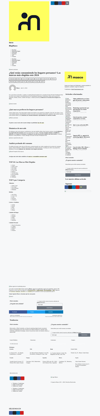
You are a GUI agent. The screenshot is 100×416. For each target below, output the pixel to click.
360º (13, 55)
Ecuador (11, 357)
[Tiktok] (85, 187)
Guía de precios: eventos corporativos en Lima (80, 117)
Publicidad (14, 52)
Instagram (18, 291)
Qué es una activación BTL (80, 125)
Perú (51, 349)
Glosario (14, 56)
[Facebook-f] (60, 3)
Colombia (11, 349)
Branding (14, 50)
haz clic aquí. (41, 122)
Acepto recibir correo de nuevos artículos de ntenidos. (66, 332)
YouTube (23, 291)
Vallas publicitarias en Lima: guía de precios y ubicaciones (81, 99)
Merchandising (47, 290)
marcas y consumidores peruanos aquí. (37, 156)
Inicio (11, 43)
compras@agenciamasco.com (78, 343)
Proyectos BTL (32, 290)
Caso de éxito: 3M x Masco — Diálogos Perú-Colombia (81, 147)
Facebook (12, 291)
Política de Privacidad (18, 384)
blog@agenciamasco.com (77, 89)
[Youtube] (63, 3)
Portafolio (14, 53)
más (54, 290)
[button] (18, 312)
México (60, 357)
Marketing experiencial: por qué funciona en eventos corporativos (81, 109)
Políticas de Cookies (17, 386)
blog (20, 288)
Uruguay (28, 357)
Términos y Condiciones (18, 383)
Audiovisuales (39, 290)
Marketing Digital (16, 51)
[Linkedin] (11, 378)
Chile (31, 349)
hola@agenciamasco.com (36, 343)
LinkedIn (30, 291)
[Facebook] (19, 378)
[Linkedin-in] (52, 3)
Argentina (45, 357)
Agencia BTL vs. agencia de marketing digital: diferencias (81, 136)
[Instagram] (56, 3)
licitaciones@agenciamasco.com (58, 343)
